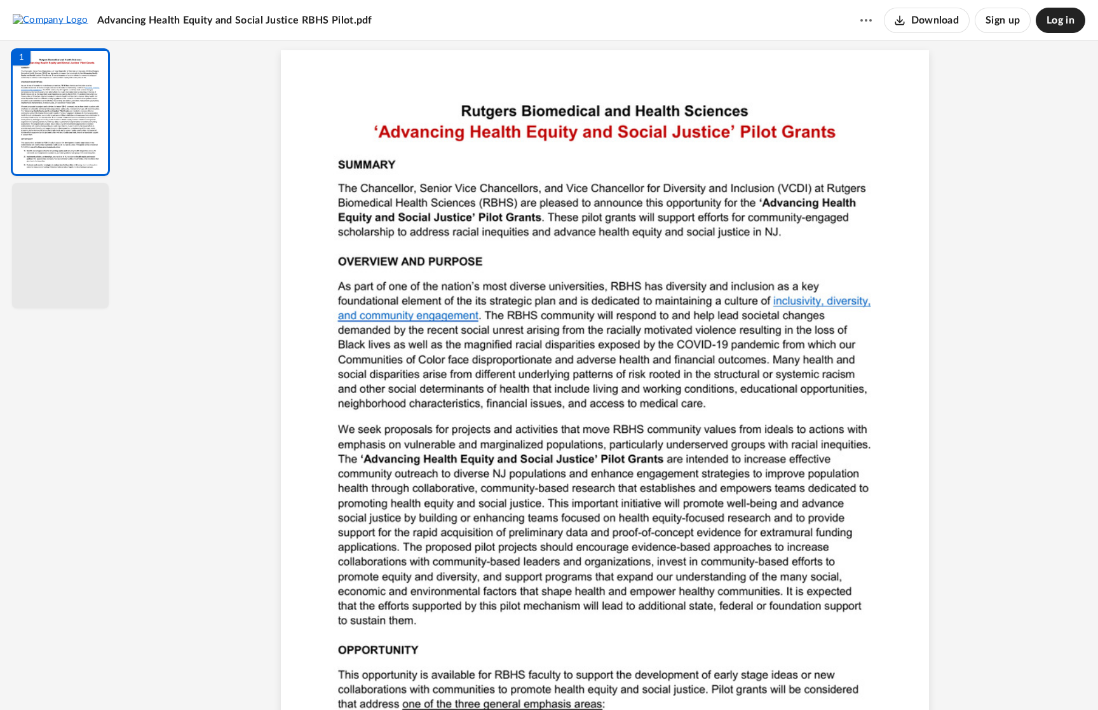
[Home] (50, 19)
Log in (1060, 20)
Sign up (1003, 20)
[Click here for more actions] (866, 20)
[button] (60, 112)
